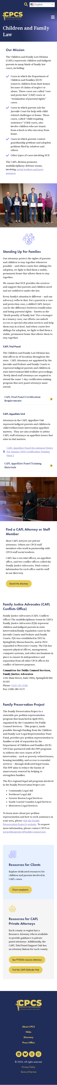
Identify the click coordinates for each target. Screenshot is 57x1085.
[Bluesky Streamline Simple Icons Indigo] (25, 1054)
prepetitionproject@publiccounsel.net (24, 832)
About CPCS (28, 1026)
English (38, 4)
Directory (28, 1037)
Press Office (28, 1042)
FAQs (28, 1032)
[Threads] (32, 1054)
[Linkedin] (19, 1054)
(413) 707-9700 (19, 685)
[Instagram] (38, 1054)
